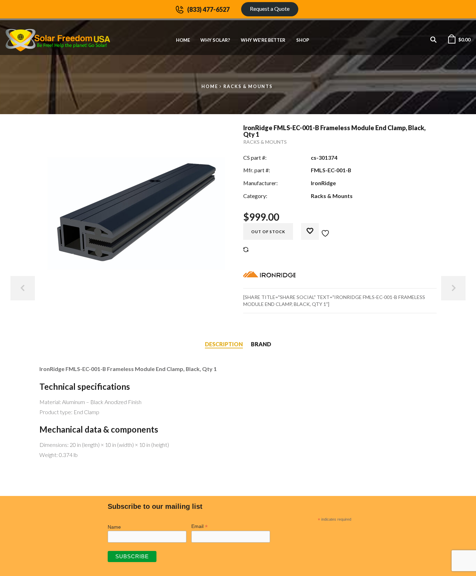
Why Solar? (215, 40)
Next (453, 288)
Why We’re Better (263, 40)
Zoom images (54, 287)
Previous (22, 288)
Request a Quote (270, 8)
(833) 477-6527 (208, 9)
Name (114, 527)
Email (199, 526)
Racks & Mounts (247, 86)
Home (183, 40)
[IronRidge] (269, 276)
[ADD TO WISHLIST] (319, 229)
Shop (302, 40)
